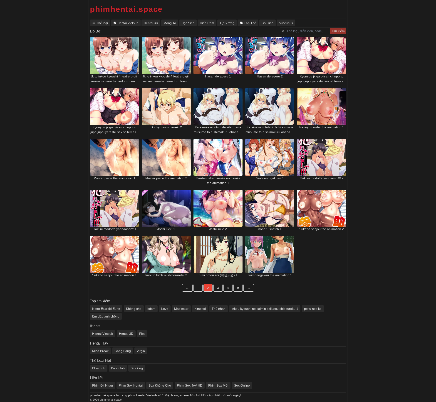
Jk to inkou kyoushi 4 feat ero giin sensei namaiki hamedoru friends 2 (166, 79)
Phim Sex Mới (218, 385)
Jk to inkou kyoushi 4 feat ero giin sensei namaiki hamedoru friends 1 (115, 79)
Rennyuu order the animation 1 (321, 127)
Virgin (141, 351)
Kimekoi (200, 308)
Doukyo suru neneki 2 (166, 127)
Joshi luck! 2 (218, 229)
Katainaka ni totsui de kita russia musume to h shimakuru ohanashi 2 (269, 129)
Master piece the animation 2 (166, 178)
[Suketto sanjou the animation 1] (114, 254)
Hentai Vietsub (102, 333)
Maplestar (181, 308)
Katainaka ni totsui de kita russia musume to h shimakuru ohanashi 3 (218, 129)
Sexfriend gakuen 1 (270, 178)
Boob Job (118, 368)
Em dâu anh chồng (105, 316)
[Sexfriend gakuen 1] (269, 157)
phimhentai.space (126, 9)
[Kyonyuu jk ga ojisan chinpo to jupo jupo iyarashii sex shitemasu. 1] (321, 55)
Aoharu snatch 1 (270, 229)
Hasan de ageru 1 (218, 76)
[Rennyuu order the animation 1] (321, 106)
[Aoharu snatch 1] (269, 208)
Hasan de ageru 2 (270, 76)
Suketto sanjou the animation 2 (321, 229)
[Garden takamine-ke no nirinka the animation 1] (218, 157)
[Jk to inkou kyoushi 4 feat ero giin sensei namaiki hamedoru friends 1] (114, 55)
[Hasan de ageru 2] (269, 55)
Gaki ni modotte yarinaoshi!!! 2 (322, 178)
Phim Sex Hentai (131, 385)
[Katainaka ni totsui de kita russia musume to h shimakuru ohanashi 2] (269, 106)
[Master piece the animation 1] (114, 157)
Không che (133, 308)
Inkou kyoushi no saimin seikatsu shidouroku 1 (264, 308)
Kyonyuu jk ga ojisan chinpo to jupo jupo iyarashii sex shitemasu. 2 (114, 129)
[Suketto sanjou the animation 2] (321, 208)
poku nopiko (313, 308)
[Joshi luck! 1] (166, 208)
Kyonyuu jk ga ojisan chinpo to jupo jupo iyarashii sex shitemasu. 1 (321, 79)
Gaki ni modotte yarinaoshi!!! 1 (114, 229)
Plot (142, 333)
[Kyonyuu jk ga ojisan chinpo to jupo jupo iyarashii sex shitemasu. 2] (114, 106)
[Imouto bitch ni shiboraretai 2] (166, 254)
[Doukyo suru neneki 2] (166, 106)
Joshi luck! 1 (166, 229)
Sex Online (242, 385)
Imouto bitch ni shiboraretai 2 (166, 275)
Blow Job (98, 368)
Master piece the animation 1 (114, 178)
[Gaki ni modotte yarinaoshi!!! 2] (321, 157)
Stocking (137, 368)
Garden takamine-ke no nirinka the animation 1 (218, 180)
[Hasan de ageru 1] (218, 55)
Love (164, 308)
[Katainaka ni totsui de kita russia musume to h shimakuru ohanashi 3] (218, 106)
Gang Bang (122, 351)
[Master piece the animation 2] (166, 157)
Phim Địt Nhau (102, 385)
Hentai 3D (126, 333)
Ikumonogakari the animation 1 (270, 275)
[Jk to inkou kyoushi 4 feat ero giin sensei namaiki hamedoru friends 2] (166, 55)
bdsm (151, 308)
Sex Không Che (160, 385)
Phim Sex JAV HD (189, 385)
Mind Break (100, 351)
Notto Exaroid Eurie (106, 308)
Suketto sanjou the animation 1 (114, 275)
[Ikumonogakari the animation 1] (269, 254)
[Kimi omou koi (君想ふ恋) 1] (218, 254)
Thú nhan (218, 308)
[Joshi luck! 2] (218, 208)
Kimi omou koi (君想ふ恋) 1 (218, 275)
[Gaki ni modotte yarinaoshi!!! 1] (114, 208)
